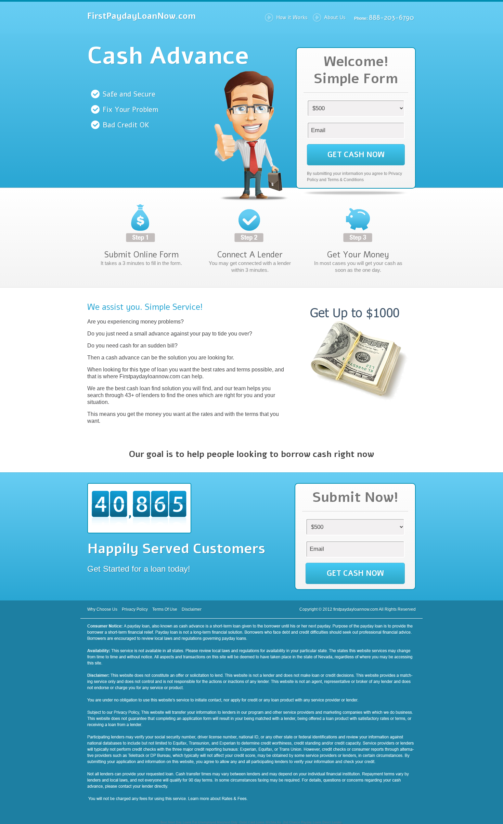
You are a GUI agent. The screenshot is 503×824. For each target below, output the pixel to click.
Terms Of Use (164, 609)
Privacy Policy (135, 609)
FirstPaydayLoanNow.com (141, 16)
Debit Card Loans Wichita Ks (260, 822)
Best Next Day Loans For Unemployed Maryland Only (198, 822)
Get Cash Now (356, 155)
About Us (335, 17)
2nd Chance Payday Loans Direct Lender (312, 822)
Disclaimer (192, 609)
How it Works (292, 17)
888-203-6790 (391, 17)
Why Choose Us (102, 609)
